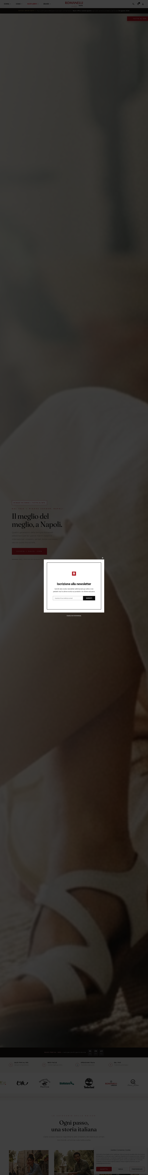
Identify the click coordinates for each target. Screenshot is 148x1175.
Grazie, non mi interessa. (74, 615)
